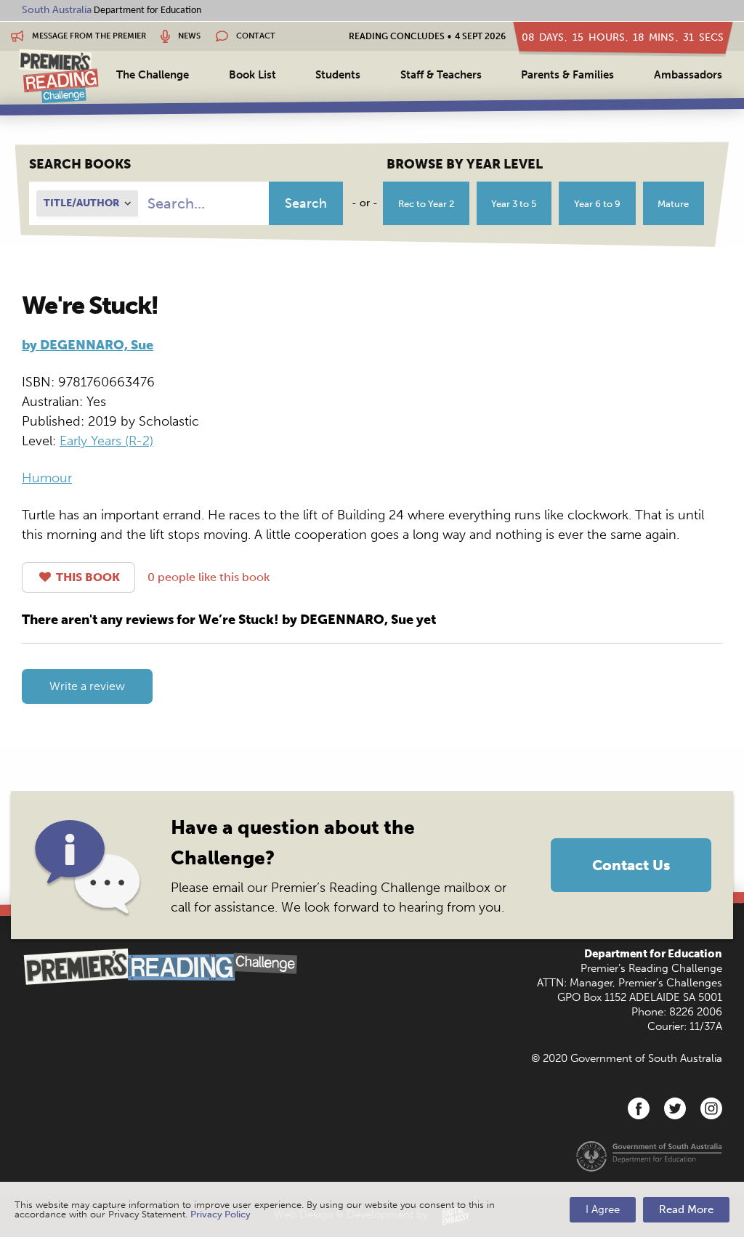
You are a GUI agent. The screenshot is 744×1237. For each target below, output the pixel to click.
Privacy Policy (220, 1214)
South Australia (57, 10)
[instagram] (711, 1108)
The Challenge (152, 74)
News (188, 36)
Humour (47, 478)
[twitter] (675, 1108)
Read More (686, 1209)
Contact (254, 36)
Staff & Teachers (441, 74)
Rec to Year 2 (426, 203)
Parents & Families (567, 74)
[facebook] (639, 1108)
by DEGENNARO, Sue (87, 345)
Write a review (87, 686)
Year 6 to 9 (597, 203)
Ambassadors (688, 74)
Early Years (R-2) (106, 441)
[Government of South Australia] (649, 1155)
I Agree (603, 1209)
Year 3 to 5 (513, 203)
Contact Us (631, 865)
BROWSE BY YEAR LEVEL (465, 164)
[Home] (59, 76)
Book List (252, 74)
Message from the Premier (88, 36)
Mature (673, 203)
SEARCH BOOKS (80, 164)
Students (337, 74)
